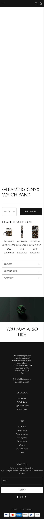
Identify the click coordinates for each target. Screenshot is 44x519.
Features (8, 264)
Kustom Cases (22, 409)
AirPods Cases (22, 402)
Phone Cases (22, 398)
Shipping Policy (22, 438)
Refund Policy (22, 441)
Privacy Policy (22, 430)
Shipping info (10, 271)
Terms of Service (22, 434)
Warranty (8, 278)
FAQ (22, 452)
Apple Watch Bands (22, 405)
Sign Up (22, 489)
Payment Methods (22, 449)
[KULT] (22, 3)
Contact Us (22, 427)
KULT (18, 509)
